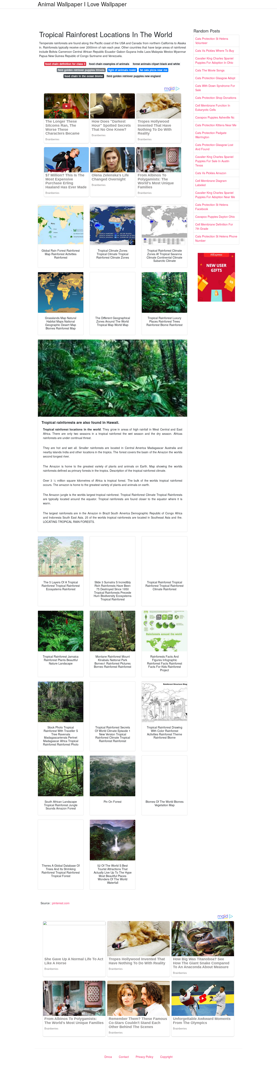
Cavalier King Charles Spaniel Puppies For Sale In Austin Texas (214, 161)
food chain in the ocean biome (83, 76)
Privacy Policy (144, 1057)
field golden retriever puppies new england (134, 76)
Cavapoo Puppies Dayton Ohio (215, 217)
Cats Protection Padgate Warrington (211, 135)
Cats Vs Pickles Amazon (210, 173)
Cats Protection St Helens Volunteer (211, 41)
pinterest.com (61, 903)
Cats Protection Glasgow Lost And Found (214, 147)
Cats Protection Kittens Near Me (215, 125)
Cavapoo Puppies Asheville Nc (214, 117)
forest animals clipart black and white (156, 64)
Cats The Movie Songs (209, 70)
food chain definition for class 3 (65, 64)
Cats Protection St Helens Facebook (211, 207)
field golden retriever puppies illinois (81, 70)
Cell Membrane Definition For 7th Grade (214, 226)
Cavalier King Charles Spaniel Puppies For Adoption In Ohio (214, 60)
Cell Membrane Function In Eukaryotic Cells (212, 107)
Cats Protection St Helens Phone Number (216, 238)
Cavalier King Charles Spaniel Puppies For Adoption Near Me (215, 195)
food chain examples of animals (109, 64)
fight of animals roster (122, 70)
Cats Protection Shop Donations (215, 98)
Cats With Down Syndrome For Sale (215, 88)
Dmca (108, 1057)
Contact (124, 1057)
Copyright (166, 1057)
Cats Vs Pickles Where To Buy (214, 51)
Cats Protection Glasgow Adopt (215, 78)
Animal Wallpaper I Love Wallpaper (82, 3)
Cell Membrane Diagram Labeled (211, 183)
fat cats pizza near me (153, 70)
